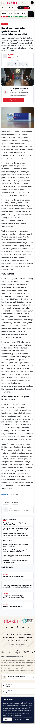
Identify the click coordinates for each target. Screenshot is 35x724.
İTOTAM (6, 634)
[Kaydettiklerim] (28, 3)
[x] (6, 627)
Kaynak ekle (13, 100)
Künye (3, 652)
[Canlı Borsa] (32, 2)
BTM (12, 634)
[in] (28, 627)
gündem (15, 494)
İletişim (10, 652)
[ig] (17, 627)
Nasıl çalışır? (28, 100)
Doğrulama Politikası (26, 652)
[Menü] (3, 3)
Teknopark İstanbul (8, 637)
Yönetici (11, 509)
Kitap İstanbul (27, 634)
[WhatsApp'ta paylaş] (15, 64)
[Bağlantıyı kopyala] (26, 64)
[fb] (23, 627)
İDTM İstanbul (20, 637)
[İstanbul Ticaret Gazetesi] (12, 2)
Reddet (27, 719)
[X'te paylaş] (8, 64)
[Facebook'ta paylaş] (12, 64)
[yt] (11, 627)
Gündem (4, 24)
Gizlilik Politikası (6, 715)
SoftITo (18, 634)
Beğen (7, 502)
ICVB (25, 640)
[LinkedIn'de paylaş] (19, 64)
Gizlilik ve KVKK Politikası (17, 652)
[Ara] (23, 3)
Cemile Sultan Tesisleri (14, 640)
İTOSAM (29, 637)
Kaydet (16, 502)
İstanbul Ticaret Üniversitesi (17, 644)
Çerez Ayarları (17, 719)
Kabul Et (7, 719)
